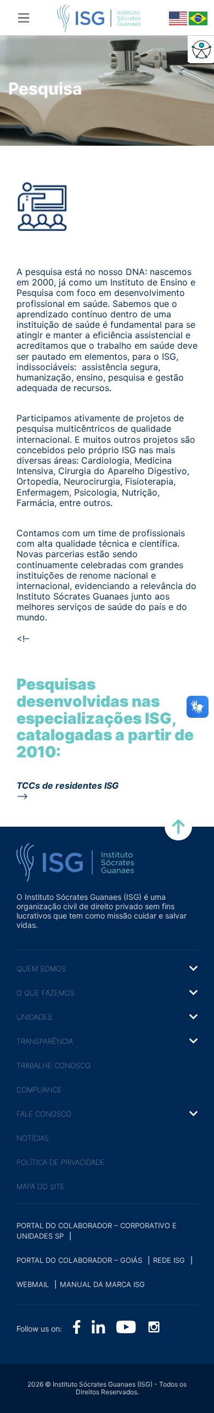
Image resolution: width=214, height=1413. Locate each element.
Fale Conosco (43, 1113)
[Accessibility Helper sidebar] (201, 49)
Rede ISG (169, 1260)
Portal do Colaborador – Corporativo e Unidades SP (96, 1231)
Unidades (34, 1017)
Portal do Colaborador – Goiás (79, 1260)
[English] (177, 17)
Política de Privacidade (60, 1162)
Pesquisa (45, 88)
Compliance (39, 1089)
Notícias (32, 1138)
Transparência (44, 1041)
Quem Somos (41, 968)
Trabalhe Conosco (53, 1065)
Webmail (32, 1284)
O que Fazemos (45, 992)
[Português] (197, 17)
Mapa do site (40, 1186)
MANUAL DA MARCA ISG (102, 1284)
